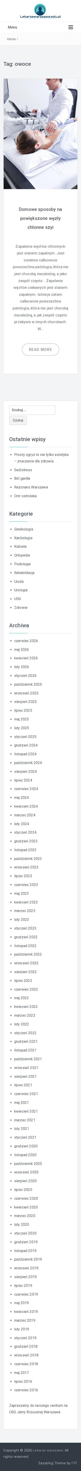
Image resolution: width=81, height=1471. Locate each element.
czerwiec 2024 (26, 789)
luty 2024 (21, 824)
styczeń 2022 (25, 1033)
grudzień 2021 (26, 1041)
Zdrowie (20, 607)
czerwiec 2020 (26, 1198)
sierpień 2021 (25, 1076)
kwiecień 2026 (26, 658)
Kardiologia (23, 538)
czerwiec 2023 (26, 885)
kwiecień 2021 (26, 1111)
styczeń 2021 (25, 1137)
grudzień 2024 (26, 745)
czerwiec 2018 (26, 1364)
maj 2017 (21, 1373)
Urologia (20, 590)
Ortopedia (22, 555)
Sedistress (23, 470)
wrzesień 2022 (26, 963)
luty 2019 (21, 1329)
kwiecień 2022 (26, 1007)
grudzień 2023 (26, 841)
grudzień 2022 (26, 937)
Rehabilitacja (24, 573)
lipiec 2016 (23, 1381)
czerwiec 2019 (26, 1294)
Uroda (19, 581)
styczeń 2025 (25, 737)
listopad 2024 (25, 754)
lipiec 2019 (23, 1285)
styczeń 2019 (25, 1338)
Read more (40, 349)
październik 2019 (28, 1259)
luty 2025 (21, 728)
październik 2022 (28, 954)
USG (17, 599)
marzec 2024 (24, 815)
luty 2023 (21, 919)
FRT (75, 1463)
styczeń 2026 (25, 676)
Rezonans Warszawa (31, 487)
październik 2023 (28, 859)
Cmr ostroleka (25, 496)
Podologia (22, 564)
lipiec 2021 (23, 1085)
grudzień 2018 (26, 1346)
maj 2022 (21, 998)
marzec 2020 (24, 1216)
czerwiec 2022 (26, 989)
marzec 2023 (24, 911)
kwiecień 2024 (26, 806)
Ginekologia (23, 529)
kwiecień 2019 (26, 1312)
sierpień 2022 (25, 972)
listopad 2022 (25, 946)
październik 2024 (28, 763)
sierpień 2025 (25, 702)
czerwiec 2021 (26, 1094)
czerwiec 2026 (26, 641)
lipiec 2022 (23, 980)
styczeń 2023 (25, 928)
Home (11, 39)
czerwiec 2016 (26, 1390)
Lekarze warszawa (48, 1450)
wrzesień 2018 (26, 1355)
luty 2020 (21, 1224)
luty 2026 (21, 667)
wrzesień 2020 (26, 1172)
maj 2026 (21, 649)
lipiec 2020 (23, 1190)
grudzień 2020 (26, 1146)
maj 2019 (21, 1303)
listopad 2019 (25, 1251)
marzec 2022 (24, 1015)
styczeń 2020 (25, 1233)
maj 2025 (21, 719)
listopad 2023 (25, 850)
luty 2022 (21, 1024)
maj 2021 (21, 1102)
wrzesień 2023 (26, 867)
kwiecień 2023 (26, 902)
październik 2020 (28, 1164)
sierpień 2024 (25, 771)
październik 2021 (28, 1059)
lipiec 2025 (23, 710)
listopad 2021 (25, 1050)
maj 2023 (21, 893)
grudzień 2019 (26, 1242)
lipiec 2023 (23, 876)
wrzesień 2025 (26, 693)
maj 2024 (21, 797)
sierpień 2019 (25, 1277)
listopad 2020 (25, 1155)
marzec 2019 (24, 1320)
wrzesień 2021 (26, 1068)
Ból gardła (22, 478)
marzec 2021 (24, 1120)
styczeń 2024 (25, 832)
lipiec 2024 (23, 780)
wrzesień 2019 (26, 1268)
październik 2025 (28, 684)
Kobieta (20, 546)
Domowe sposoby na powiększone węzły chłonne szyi (40, 218)
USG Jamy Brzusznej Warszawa (34, 1412)
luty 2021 (21, 1128)
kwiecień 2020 (26, 1207)
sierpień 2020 (25, 1181)
